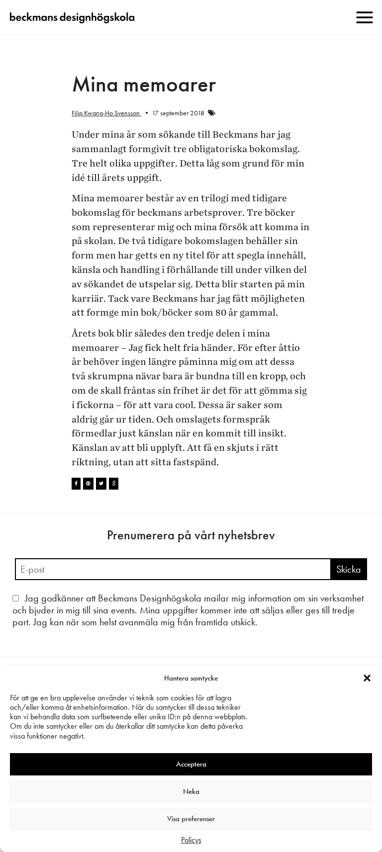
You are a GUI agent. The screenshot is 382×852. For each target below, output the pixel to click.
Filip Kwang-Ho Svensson (106, 112)
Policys (191, 840)
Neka (191, 791)
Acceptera (191, 764)
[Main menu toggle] (364, 17)
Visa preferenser (191, 819)
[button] (367, 678)
